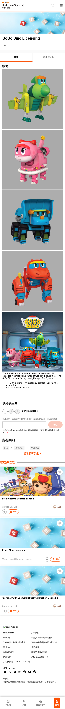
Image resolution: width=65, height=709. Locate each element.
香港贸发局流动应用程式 (42, 637)
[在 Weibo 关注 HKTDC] (19, 671)
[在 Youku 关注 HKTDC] (34, 671)
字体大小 (7, 647)
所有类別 (19, 447)
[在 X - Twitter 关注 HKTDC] (9, 671)
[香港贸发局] (32, 628)
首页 (6, 447)
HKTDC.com (8, 633)
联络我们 (7, 637)
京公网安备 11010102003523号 (16, 662)
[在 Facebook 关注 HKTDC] (4, 671)
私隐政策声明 (9, 652)
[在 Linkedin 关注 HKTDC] (14, 671)
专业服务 (35, 447)
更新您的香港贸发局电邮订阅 (44, 642)
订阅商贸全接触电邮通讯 (14, 642)
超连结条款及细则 (39, 652)
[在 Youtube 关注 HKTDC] (29, 671)
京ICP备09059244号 (39, 657)
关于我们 (35, 633)
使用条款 (35, 647)
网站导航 (7, 657)
